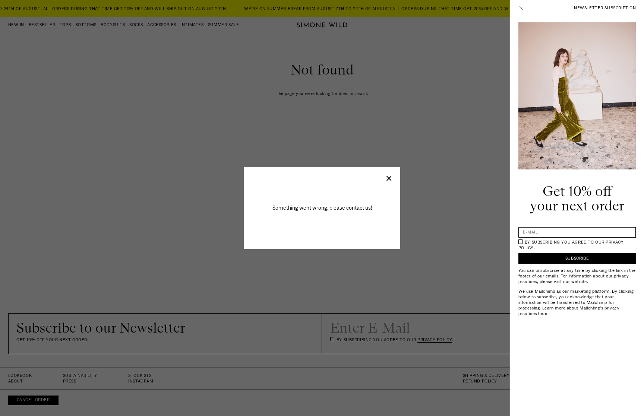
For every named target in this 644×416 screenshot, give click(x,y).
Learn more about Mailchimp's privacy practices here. (569, 311)
